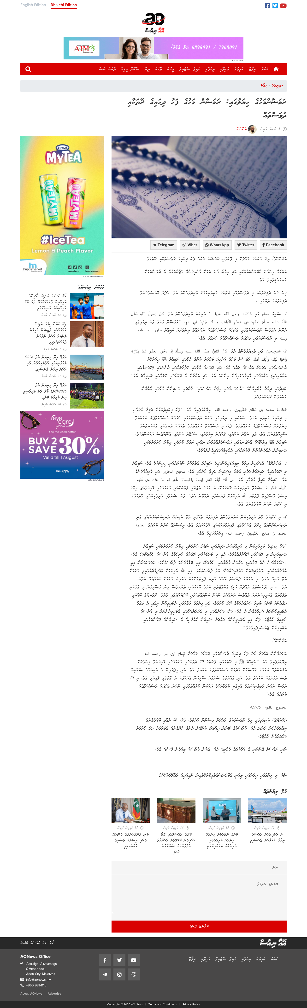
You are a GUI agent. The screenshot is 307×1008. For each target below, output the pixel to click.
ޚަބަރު (264, 69)
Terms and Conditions (162, 1004)
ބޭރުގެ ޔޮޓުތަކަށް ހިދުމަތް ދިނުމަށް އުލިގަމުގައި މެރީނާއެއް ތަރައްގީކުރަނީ (222, 840)
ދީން (147, 69)
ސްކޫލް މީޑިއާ (130, 69)
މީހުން (170, 69)
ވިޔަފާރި (210, 69)
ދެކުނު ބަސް (107, 69)
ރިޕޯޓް (252, 69)
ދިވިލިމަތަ (277, 86)
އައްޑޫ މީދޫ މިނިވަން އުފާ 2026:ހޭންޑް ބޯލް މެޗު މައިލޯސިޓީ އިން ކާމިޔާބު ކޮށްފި (44, 392)
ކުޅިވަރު (239, 69)
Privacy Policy (191, 1004)
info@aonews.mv (38, 979)
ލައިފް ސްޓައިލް (189, 69)
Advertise (54, 994)
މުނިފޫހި (224, 69)
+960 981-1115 (36, 985)
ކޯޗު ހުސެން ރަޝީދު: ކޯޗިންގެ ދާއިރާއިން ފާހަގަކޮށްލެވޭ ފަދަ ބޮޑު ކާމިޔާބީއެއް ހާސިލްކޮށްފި (45, 302)
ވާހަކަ (158, 69)
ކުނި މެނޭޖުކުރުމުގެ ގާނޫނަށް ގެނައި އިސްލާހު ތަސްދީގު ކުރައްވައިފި (131, 840)
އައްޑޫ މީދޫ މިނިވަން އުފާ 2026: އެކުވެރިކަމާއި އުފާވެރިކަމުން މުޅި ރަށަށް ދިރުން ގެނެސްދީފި (45, 364)
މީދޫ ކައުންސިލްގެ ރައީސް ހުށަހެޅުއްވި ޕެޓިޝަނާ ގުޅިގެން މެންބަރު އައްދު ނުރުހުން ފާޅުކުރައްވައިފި (48, 333)
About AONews (31, 994)
